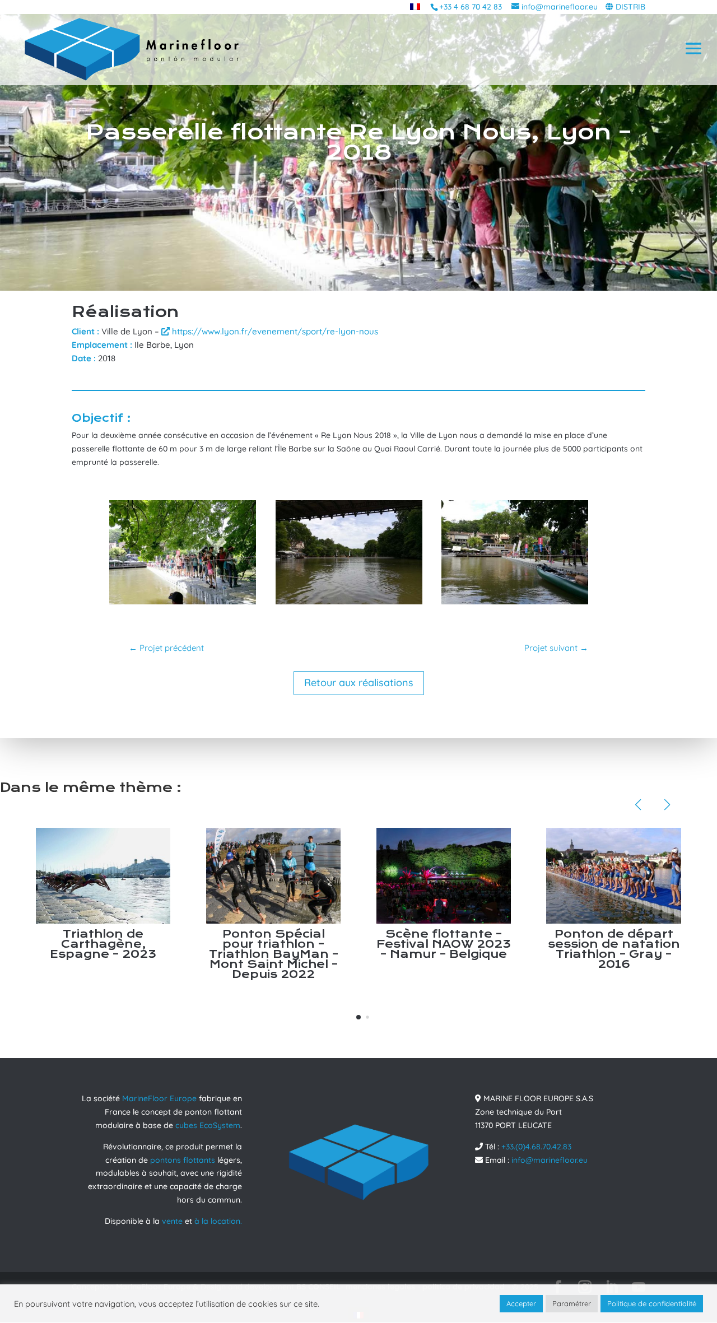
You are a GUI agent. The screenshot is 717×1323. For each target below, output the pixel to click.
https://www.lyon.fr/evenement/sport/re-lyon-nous (274, 331)
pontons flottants (182, 1160)
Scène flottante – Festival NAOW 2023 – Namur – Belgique (443, 944)
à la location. (218, 1221)
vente (172, 1221)
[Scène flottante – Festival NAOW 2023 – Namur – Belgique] (443, 876)
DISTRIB (630, 7)
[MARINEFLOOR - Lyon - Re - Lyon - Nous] (182, 604)
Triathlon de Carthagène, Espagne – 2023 (103, 944)
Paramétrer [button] (571, 1303)
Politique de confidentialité (651, 1303)
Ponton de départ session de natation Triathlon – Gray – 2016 (614, 949)
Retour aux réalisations (358, 682)
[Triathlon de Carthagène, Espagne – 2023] (103, 876)
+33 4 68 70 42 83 (470, 7)
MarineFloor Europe (159, 1098)
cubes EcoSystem (207, 1125)
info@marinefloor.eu (549, 1160)
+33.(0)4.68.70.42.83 (536, 1147)
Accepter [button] (521, 1303)
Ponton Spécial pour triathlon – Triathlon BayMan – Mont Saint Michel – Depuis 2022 (273, 954)
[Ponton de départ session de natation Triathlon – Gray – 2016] (613, 876)
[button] (358, 1017)
